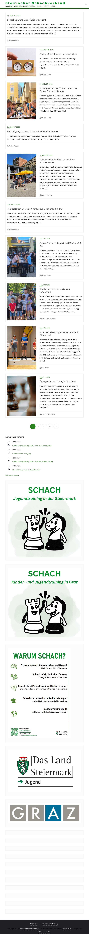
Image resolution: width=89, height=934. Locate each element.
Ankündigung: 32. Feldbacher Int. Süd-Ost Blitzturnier (33, 131)
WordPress (67, 929)
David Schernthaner (48, 319)
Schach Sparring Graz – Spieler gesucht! (26, 20)
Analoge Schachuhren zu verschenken (58, 54)
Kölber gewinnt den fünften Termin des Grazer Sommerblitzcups (58, 89)
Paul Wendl (45, 368)
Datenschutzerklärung (50, 924)
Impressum (34, 924)
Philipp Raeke (13, 40)
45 (50, 426)
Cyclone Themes (44, 932)
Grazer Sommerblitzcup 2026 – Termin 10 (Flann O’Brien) (32, 462)
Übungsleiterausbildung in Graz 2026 (58, 381)
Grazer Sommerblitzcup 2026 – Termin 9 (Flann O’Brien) (32, 446)
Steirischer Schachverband (29, 929)
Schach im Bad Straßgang (21, 454)
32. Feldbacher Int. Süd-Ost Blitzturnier (26, 470)
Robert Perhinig (46, 195)
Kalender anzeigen (12, 475)
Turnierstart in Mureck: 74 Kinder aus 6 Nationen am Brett (35, 209)
